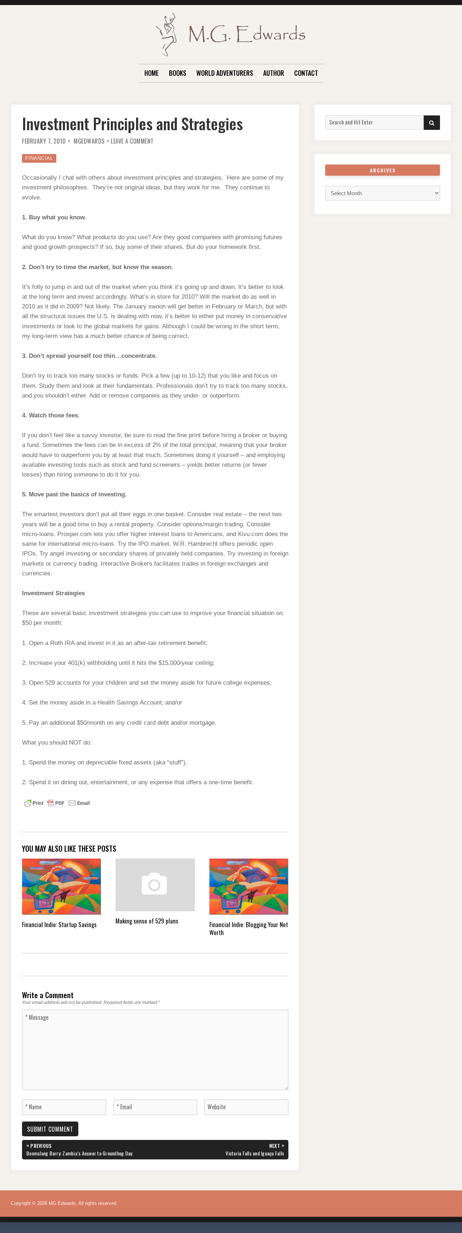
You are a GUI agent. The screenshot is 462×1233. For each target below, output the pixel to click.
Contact (306, 73)
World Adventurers (224, 73)
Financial (39, 158)
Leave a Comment (132, 141)
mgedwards (89, 141)
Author (273, 73)
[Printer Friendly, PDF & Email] (57, 802)
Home (151, 73)
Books (177, 73)
